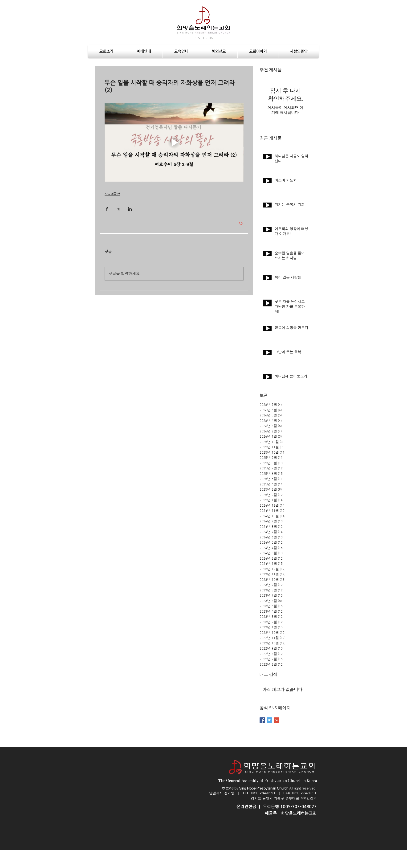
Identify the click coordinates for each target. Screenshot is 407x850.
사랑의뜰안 (112, 194)
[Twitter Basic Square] (269, 720)
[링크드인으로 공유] (130, 209)
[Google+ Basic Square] (276, 720)
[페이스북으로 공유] (107, 209)
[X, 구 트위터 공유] (118, 209)
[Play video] (174, 142)
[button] (144, 51)
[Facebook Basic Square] (262, 720)
